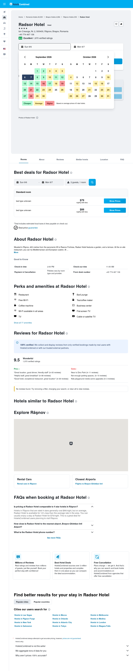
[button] (4, 4)
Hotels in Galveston (23, 626)
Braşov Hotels (51, 17)
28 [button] (31, 96)
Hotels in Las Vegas (23, 615)
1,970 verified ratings (43, 38)
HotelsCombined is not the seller (30, 645)
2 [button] (43, 70)
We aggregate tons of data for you (30, 650)
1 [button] (37, 70)
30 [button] (43, 96)
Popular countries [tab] (42, 601)
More (16, 252)
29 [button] (37, 96)
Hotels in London (98, 622)
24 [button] (50, 89)
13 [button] (25, 83)
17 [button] (50, 83)
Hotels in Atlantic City (62, 622)
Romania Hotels (31, 17)
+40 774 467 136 (26, 34)
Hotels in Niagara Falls (101, 626)
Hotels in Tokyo (59, 626)
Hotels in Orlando (60, 618)
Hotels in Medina (98, 618)
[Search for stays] (4, 17)
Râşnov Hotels (68, 17)
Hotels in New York (22, 622)
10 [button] (50, 77)
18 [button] (56, 83)
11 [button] (56, 77)
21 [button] (31, 89)
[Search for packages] (4, 28)
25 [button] (56, 89)
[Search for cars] (4, 23)
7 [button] (31, 77)
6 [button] (24, 77)
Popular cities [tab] (22, 601)
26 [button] (62, 89)
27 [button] (25, 96)
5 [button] (62, 70)
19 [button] (62, 83)
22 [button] (37, 89)
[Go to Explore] (4, 34)
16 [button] (43, 83)
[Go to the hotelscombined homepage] (19, 4)
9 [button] (43, 77)
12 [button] (62, 77)
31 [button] (108, 96)
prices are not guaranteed (72, 638)
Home (21, 17)
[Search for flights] (4, 12)
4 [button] (56, 70)
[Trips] (4, 41)
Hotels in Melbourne (99, 615)
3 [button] (49, 70)
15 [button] (37, 83)
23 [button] (43, 89)
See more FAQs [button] (54, 537)
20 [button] (25, 89)
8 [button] (37, 77)
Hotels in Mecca (59, 615)
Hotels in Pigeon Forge (24, 618)
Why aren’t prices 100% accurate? (31, 655)
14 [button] (31, 83)
